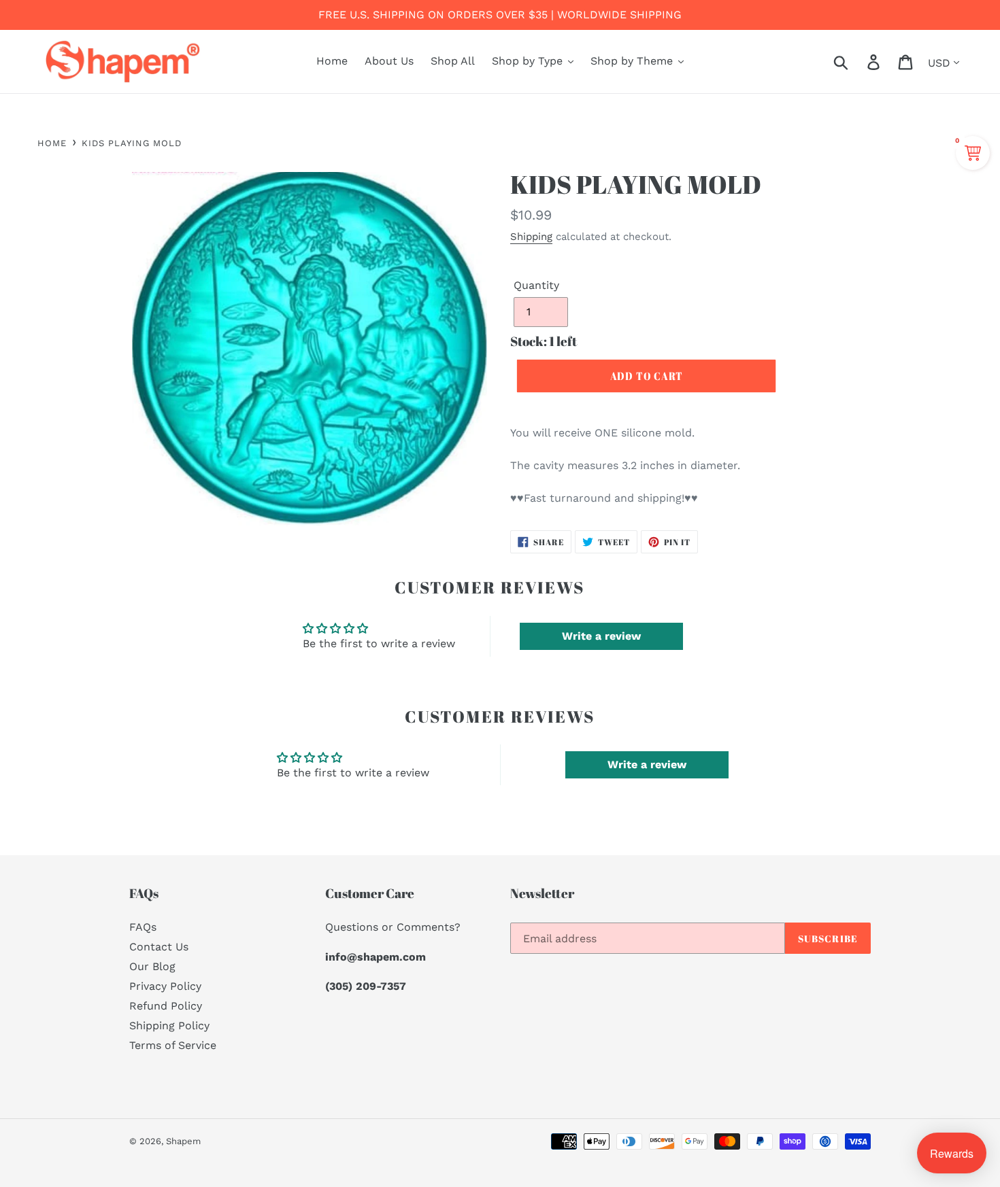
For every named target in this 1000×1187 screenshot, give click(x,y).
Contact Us (158, 946)
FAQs (142, 927)
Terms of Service (172, 1045)
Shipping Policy (169, 1025)
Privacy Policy (165, 986)
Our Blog (152, 966)
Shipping (531, 236)
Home (52, 143)
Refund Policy (165, 1005)
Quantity (536, 285)
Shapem (183, 1141)
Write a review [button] (601, 636)
